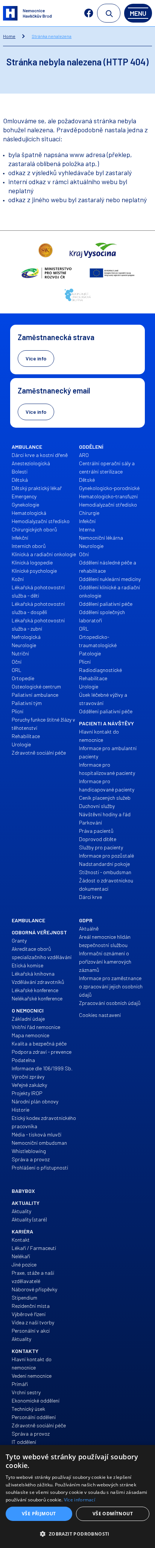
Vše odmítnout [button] (113, 1513)
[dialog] (77, 1496)
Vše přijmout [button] (39, 1513)
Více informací (79, 1500)
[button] (77, 1534)
